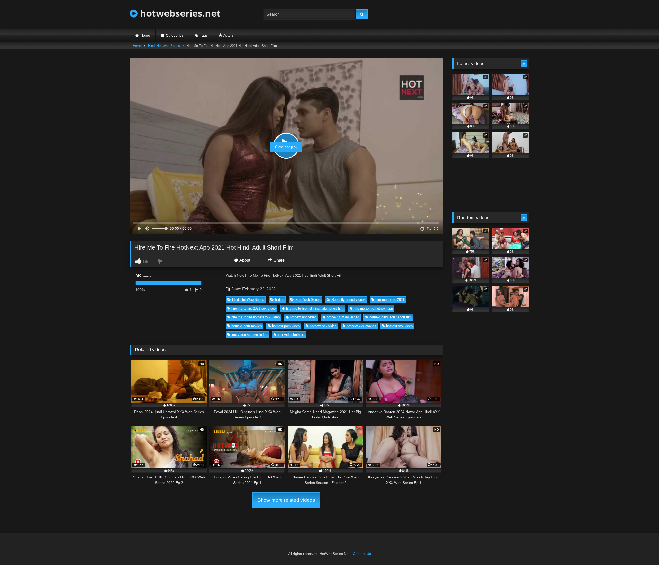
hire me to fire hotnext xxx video (255, 317)
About (244, 260)
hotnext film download (343, 317)
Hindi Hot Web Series (164, 46)
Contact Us (362, 554)
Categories (175, 35)
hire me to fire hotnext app (373, 308)
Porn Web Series (307, 300)
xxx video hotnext (291, 335)
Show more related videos (286, 500)
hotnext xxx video (399, 326)
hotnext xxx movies (361, 326)
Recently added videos (349, 300)
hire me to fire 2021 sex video (253, 308)
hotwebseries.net (179, 13)
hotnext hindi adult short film (390, 317)
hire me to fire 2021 (390, 300)
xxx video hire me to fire (249, 335)
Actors (228, 35)
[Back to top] (643, 550)
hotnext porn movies (246, 326)
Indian (279, 300)
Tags (204, 35)
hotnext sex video (323, 326)
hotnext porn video (286, 326)
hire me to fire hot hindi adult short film (314, 308)
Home (145, 35)
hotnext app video (303, 317)
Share (279, 260)
